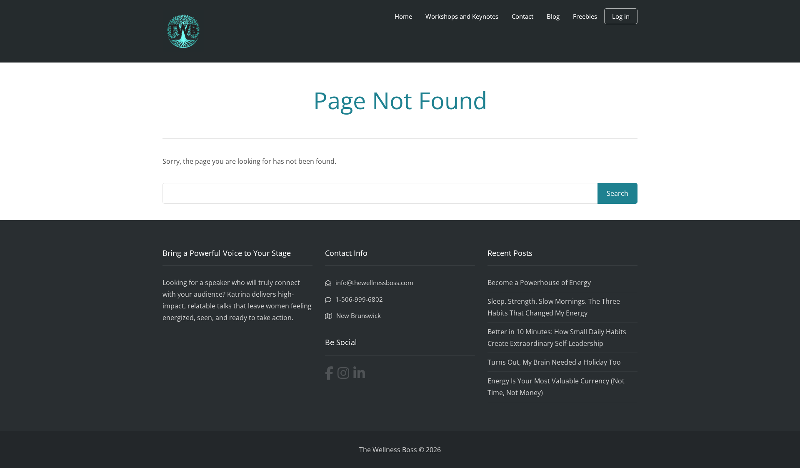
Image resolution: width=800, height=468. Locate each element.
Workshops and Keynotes (461, 16)
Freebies (585, 16)
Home (403, 16)
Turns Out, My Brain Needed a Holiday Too (554, 362)
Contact (522, 16)
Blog (553, 16)
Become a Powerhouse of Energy (539, 282)
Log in (621, 16)
